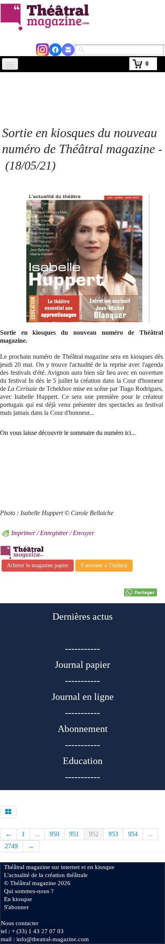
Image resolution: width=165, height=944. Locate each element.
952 (94, 834)
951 (74, 834)
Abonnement (83, 729)
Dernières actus (82, 616)
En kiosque (18, 899)
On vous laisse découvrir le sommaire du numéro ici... (68, 432)
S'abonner (16, 907)
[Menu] (10, 64)
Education (83, 761)
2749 (11, 846)
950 (54, 834)
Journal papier (82, 664)
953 (113, 834)
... (37, 834)
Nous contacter (19, 923)
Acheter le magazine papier (37, 565)
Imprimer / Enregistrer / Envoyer (52, 533)
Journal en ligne (83, 696)
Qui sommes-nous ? (29, 891)
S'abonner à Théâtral (103, 565)
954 (133, 834)
